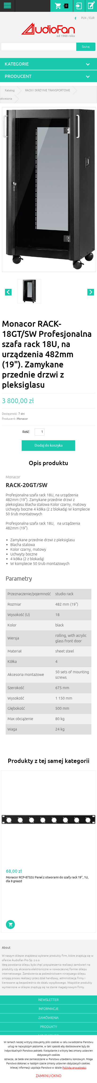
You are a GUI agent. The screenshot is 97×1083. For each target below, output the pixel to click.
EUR (91, 18)
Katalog (10, 90)
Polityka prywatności (74, 1067)
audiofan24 (48, 30)
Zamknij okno (48, 1076)
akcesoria (6, 99)
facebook (75, 18)
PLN (83, 18)
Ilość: (26, 432)
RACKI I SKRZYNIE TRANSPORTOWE (47, 90)
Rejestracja (91, 6)
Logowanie (79, 6)
